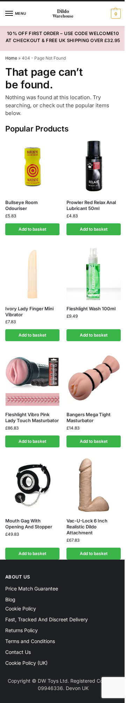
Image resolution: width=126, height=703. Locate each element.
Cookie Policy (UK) (26, 663)
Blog (10, 599)
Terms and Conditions (30, 641)
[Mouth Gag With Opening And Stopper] (32, 485)
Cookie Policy (20, 608)
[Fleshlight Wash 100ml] (93, 273)
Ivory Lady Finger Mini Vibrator (29, 311)
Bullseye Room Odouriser (21, 205)
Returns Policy (21, 630)
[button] (115, 14)
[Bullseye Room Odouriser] (32, 167)
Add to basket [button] (32, 229)
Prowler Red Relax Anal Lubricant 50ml (91, 205)
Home (11, 58)
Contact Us (18, 652)
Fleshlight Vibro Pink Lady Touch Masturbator (32, 417)
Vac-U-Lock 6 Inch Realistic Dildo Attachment (86, 526)
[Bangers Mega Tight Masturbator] (93, 379)
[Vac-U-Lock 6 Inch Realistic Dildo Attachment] (93, 485)
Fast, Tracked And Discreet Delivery (46, 619)
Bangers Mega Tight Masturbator (88, 417)
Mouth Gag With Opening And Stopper (28, 523)
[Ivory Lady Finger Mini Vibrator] (32, 273)
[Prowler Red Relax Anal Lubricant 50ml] (93, 167)
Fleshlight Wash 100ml (90, 308)
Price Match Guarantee (31, 589)
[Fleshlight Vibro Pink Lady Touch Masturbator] (32, 379)
